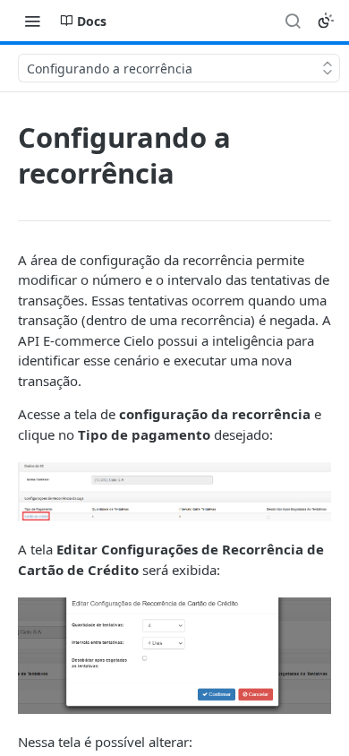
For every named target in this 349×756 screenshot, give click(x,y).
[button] (174, 491)
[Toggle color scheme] (325, 20)
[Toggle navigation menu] (32, 20)
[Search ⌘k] (292, 20)
